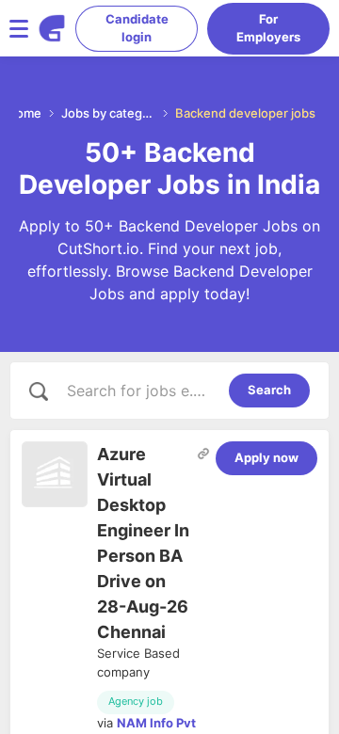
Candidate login (137, 28)
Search (269, 389)
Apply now (266, 457)
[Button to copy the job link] (203, 453)
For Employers (268, 28)
